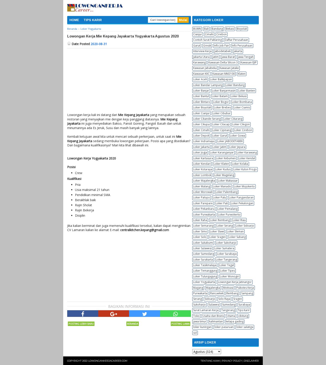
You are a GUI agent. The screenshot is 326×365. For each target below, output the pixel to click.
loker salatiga (244, 327)
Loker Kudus (223, 169)
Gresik (207, 45)
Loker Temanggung (205, 271)
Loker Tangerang (226, 259)
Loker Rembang (220, 220)
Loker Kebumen (226, 158)
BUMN (197, 29)
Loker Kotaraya (202, 169)
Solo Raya (224, 299)
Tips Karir (244, 310)
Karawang (199, 62)
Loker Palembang (227, 192)
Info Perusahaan (242, 45)
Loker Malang (201, 186)
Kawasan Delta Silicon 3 (223, 62)
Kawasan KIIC (201, 74)
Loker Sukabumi (203, 243)
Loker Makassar (228, 180)
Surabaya (244, 304)
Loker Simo (200, 231)
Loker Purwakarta (204, 214)
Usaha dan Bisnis (213, 316)
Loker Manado (222, 186)
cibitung (243, 316)
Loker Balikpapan (221, 79)
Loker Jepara (237, 147)
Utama (231, 316)
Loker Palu (219, 197)
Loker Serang (224, 226)
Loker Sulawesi (202, 248)
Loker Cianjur (201, 113)
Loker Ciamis (242, 107)
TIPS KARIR (93, 20)
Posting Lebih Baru (81, 323)
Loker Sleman (235, 231)
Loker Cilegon (241, 124)
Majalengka (213, 288)
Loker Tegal (226, 265)
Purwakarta (200, 293)
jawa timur (199, 321)
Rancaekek (217, 293)
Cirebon (221, 34)
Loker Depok (201, 135)
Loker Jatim (219, 147)
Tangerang (228, 310)
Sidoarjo (210, 299)
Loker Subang (237, 237)
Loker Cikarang (233, 119)
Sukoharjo (199, 304)
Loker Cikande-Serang (207, 119)
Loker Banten (246, 90)
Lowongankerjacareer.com (107, 360)
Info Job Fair (221, 45)
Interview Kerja (202, 51)
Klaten (241, 74)
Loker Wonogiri (229, 276)
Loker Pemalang (227, 209)
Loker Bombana (242, 102)
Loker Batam (220, 96)
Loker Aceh (200, 79)
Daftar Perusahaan (236, 40)
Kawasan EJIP (249, 62)
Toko (196, 316)
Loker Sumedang (203, 254)
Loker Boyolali (202, 107)
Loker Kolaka (240, 164)
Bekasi (230, 29)
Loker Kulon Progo (245, 169)
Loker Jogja (200, 152)
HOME (74, 20)
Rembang (232, 293)
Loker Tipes (227, 271)
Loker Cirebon (243, 130)
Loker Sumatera (224, 248)
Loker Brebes (222, 107)
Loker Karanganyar (222, 152)
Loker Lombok (202, 175)
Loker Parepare (203, 203)
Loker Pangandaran (241, 197)
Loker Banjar (201, 90)
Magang (198, 288)
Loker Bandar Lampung (208, 85)
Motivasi (228, 288)
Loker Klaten (221, 164)
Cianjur (197, 34)
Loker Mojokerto (244, 186)
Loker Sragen (217, 237)
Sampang (247, 293)
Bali (206, 29)
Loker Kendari (202, 164)
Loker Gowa (237, 135)
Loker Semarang (203, 226)
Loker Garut (219, 135)
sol (195, 333)
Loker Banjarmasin (224, 90)
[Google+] (113, 313)
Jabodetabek (222, 51)
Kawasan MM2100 (223, 74)
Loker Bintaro (201, 102)
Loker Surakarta (203, 259)
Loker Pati (222, 203)
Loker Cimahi (201, 130)
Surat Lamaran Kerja (205, 310)
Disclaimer (251, 360)
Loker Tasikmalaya (204, 265)
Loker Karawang (247, 152)
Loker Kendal (247, 158)
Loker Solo (199, 237)
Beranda (132, 323)
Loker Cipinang (221, 130)
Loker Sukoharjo (226, 243)
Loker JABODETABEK (230, 141)
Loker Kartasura (203, 158)
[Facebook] (82, 313)
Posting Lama (180, 323)
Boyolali (242, 29)
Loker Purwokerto (229, 214)
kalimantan (216, 321)
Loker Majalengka (204, 180)
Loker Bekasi (239, 96)
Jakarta (238, 51)
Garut (196, 45)
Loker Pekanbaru (203, 209)
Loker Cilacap (221, 124)
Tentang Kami (210, 360)
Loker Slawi (217, 231)
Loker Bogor (221, 102)
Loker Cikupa (201, 124)
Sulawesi (214, 304)
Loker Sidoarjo (245, 226)
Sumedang (229, 304)
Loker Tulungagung (205, 276)
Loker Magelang (224, 175)
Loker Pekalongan (242, 203)
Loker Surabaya (227, 254)
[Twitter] (144, 313)
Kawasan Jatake (229, 68)
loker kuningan (202, 327)
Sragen (237, 299)
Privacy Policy (232, 360)
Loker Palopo (201, 197)
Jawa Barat (228, 57)
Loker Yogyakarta (204, 282)
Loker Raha (200, 220)
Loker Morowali (203, 192)
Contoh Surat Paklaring (207, 40)
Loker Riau (239, 220)
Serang (197, 299)
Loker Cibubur (222, 113)
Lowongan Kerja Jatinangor (235, 282)
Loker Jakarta (201, 147)
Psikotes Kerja (245, 288)
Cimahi (209, 34)
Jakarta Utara (201, 57)
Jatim (215, 57)
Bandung (217, 29)
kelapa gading (235, 321)
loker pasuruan (224, 327)
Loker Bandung (235, 85)
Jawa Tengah (245, 57)
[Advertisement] (129, 82)
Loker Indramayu (203, 141)
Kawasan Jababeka (205, 68)
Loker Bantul (201, 96)
